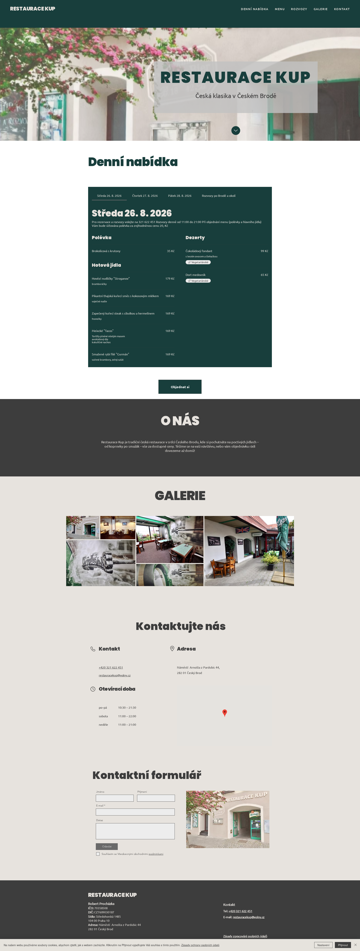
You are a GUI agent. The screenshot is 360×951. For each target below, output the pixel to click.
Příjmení (142, 791)
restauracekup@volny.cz (249, 917)
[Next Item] (287, 551)
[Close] (355, 945)
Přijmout (343, 945)
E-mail (99, 805)
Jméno (100, 791)
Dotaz (99, 820)
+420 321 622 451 (240, 911)
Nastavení (323, 945)
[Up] (235, 130)
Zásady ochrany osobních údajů (200, 945)
